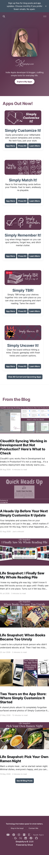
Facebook (30, 838)
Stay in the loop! (17, 828)
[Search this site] (4, 16)
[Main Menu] (45, 16)
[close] (46, 6)
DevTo (23, 834)
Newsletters (20, 838)
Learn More (35, 146)
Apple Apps (38, 835)
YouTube (8, 834)
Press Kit (22, 146)
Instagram (18, 834)
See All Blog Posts (25, 781)
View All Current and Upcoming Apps (24, 377)
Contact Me (33, 828)
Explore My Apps (24, 81)
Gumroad (15, 838)
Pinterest (13, 834)
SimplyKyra (21, 841)
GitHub (36, 838)
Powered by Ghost (24, 845)
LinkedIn (25, 838)
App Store (10, 146)
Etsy (28, 834)
